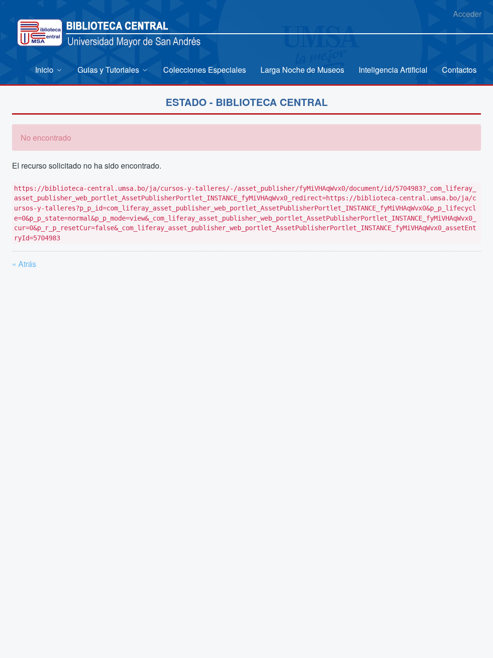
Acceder (467, 13)
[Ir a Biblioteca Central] (40, 32)
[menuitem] (49, 69)
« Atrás (24, 263)
